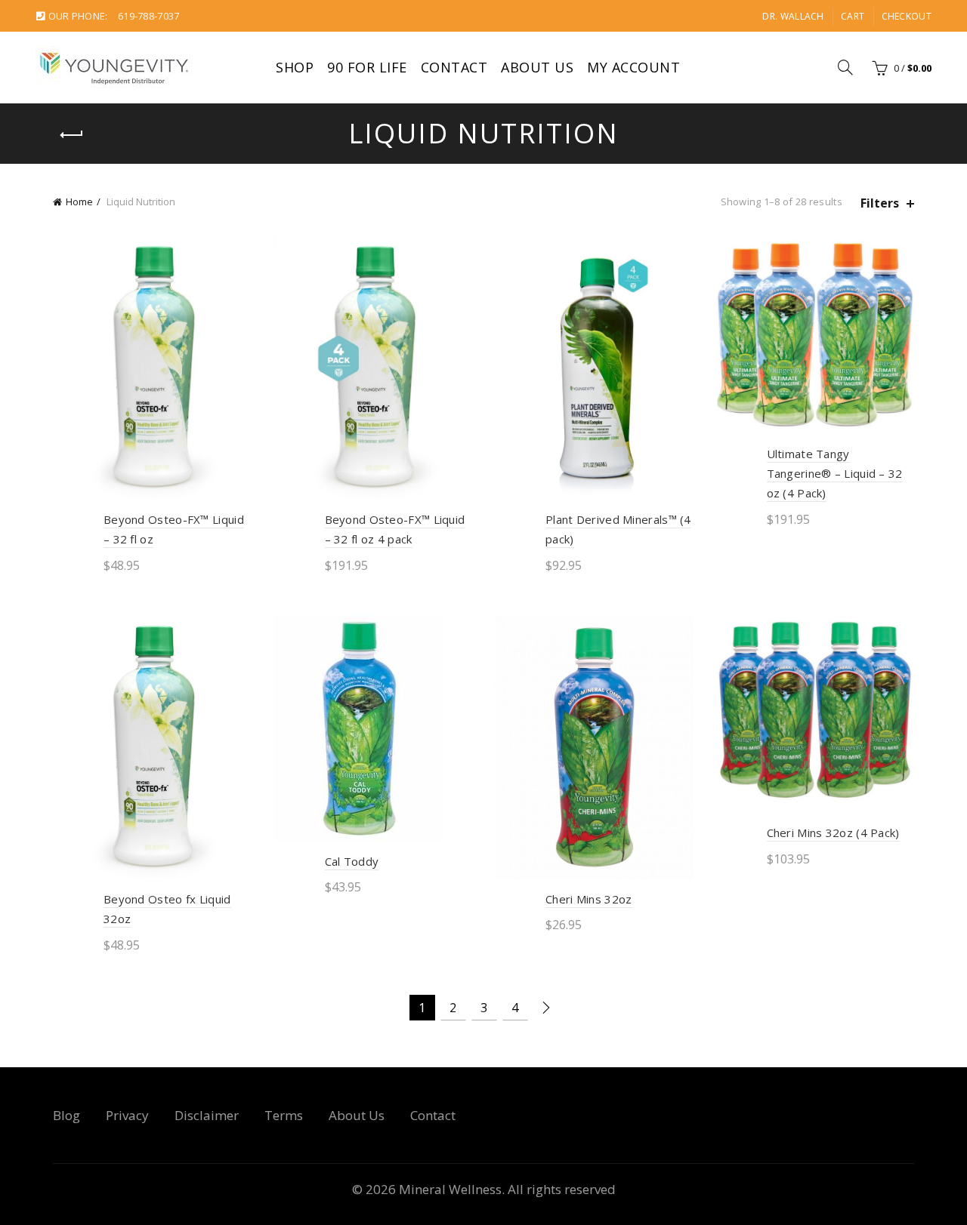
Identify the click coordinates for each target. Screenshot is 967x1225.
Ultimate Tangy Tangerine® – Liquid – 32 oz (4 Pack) (835, 473)
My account (633, 67)
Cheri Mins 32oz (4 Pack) (833, 832)
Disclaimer (207, 1115)
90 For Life (367, 67)
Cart (852, 16)
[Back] (72, 135)
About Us (537, 67)
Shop (295, 67)
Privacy (127, 1115)
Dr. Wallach (792, 16)
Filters (879, 203)
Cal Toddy (352, 861)
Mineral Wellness (450, 1189)
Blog (66, 1115)
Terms (283, 1115)
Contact (454, 67)
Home (79, 201)
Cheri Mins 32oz (588, 898)
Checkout (906, 16)
